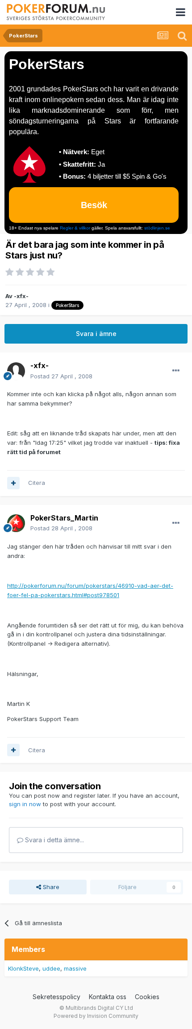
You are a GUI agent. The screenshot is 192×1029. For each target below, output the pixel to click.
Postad (61, 376)
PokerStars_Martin (64, 517)
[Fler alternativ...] (176, 370)
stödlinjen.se (157, 227)
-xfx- (21, 295)
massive (75, 968)
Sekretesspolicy (56, 996)
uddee (51, 968)
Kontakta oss (107, 996)
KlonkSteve (23, 968)
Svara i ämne (96, 333)
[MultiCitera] (13, 483)
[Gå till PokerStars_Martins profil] (16, 523)
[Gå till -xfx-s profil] (16, 371)
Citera (36, 482)
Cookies (147, 996)
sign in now (25, 804)
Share (50, 886)
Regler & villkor (75, 227)
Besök (94, 205)
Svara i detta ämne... (53, 840)
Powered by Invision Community (96, 1016)
